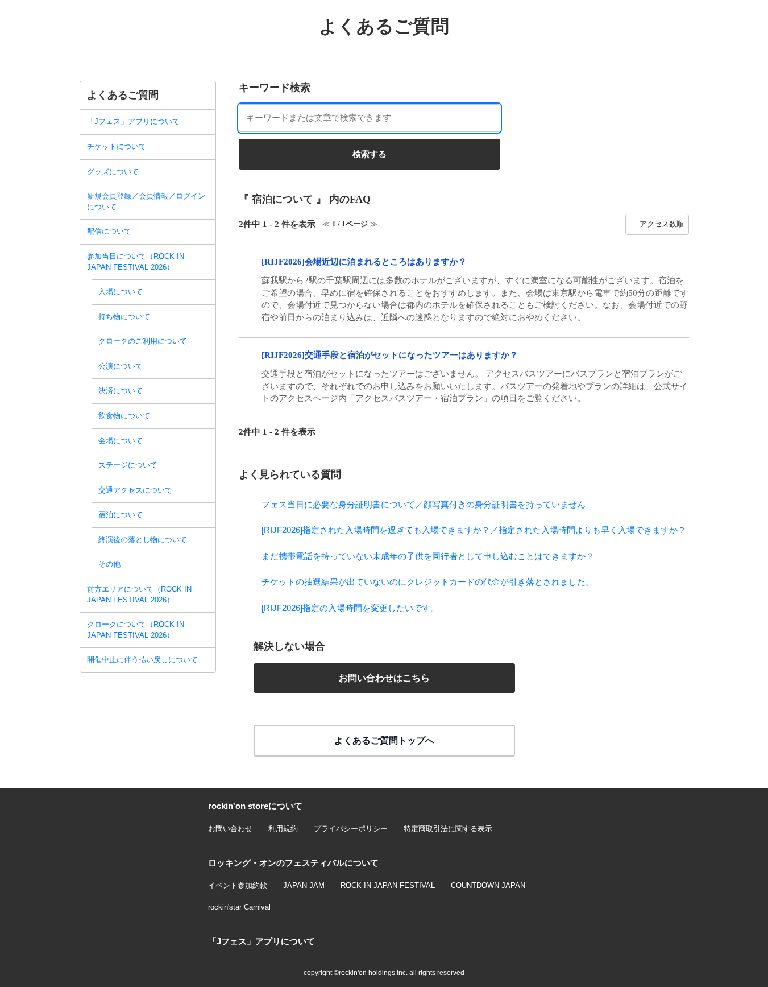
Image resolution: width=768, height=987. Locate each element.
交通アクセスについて (135, 490)
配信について (109, 231)
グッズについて (113, 171)
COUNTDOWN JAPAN (488, 885)
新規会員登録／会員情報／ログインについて (146, 201)
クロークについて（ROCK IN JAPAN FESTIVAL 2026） (135, 629)
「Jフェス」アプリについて (133, 121)
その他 (109, 564)
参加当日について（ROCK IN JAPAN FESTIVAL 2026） (135, 261)
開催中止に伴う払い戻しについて (142, 659)
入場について (120, 291)
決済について (120, 390)
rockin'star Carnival (239, 907)
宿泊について (120, 514)
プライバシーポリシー (351, 828)
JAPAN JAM (304, 885)
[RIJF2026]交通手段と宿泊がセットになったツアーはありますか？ (389, 355)
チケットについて (116, 146)
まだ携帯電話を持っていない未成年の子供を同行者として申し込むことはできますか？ (427, 556)
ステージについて (127, 465)
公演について (120, 366)
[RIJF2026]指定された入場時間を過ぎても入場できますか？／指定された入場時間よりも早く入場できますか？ (473, 530)
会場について (120, 440)
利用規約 (283, 828)
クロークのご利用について (142, 341)
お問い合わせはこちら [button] (384, 678)
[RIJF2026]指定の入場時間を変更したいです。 (350, 608)
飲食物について (124, 415)
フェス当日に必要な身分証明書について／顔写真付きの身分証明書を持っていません (423, 504)
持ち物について (124, 316)
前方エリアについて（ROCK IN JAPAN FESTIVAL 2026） (139, 594)
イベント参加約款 (237, 885)
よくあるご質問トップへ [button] (384, 740)
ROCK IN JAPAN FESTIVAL (388, 885)
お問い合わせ (230, 828)
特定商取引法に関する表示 (448, 828)
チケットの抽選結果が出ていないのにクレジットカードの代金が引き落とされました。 (427, 582)
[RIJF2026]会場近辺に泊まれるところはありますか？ (364, 261)
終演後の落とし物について (142, 539)
